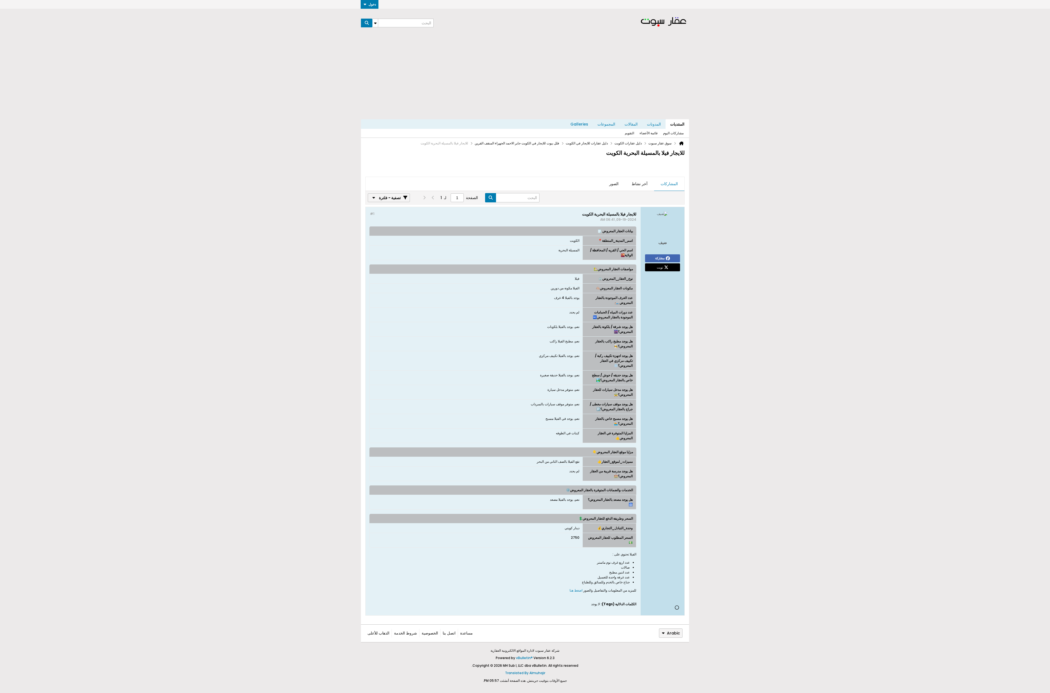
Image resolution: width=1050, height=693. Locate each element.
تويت (660, 267)
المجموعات (606, 124)
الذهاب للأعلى (378, 633)
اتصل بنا (449, 633)
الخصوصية (430, 633)
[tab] (669, 184)
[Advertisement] (525, 78)
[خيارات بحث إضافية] (375, 23)
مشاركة (660, 258)
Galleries (579, 124)
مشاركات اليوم (673, 133)
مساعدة (466, 633)
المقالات (631, 124)
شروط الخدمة (405, 633)
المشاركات (669, 184)
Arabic (673, 633)
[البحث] (366, 23)
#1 (372, 213)
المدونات (654, 124)
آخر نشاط (640, 184)
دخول (372, 4)
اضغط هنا (576, 590)
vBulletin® (524, 658)
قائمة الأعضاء (649, 133)
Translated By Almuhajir (525, 673)
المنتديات (677, 124)
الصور (614, 184)
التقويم (629, 133)
